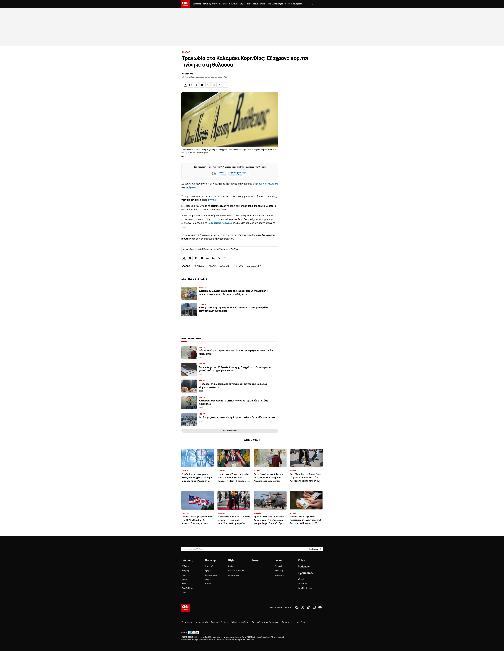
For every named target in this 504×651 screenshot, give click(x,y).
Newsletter (303, 583)
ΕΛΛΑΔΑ (186, 52)
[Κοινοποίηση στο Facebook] (190, 85)
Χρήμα (208, 570)
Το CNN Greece (305, 588)
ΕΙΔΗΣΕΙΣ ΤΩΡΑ (254, 266)
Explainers (279, 575)
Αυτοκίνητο (277, 4)
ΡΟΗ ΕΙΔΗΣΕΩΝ (191, 338)
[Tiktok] (308, 607)
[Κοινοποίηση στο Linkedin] (214, 85)
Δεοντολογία (202, 622)
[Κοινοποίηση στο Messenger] (202, 85)
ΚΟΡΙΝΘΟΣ (199, 266)
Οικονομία (217, 4)
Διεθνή (208, 584)
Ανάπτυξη (209, 566)
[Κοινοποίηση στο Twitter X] (196, 85)
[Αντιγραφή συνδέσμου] (219, 85)
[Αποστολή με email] (225, 85)
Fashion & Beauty (236, 570)
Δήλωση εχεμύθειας (240, 622)
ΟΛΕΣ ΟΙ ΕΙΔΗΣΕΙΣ (229, 431)
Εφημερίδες (296, 4)
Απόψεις (279, 570)
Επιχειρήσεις (211, 575)
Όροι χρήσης (187, 622)
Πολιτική (207, 4)
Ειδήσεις (197, 4)
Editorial (278, 566)
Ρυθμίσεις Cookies (219, 622)
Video (287, 4)
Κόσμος (234, 4)
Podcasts (304, 566)
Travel (256, 4)
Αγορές (208, 579)
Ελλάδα (226, 4)
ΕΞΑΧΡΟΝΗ (225, 266)
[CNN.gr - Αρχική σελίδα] (185, 608)
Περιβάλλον (187, 588)
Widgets (301, 579)
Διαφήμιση (301, 622)
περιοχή (268, 183)
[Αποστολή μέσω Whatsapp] (208, 85)
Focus (248, 4)
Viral (184, 593)
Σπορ (262, 4)
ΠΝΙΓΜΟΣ (238, 266)
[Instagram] (314, 607)
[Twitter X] (302, 607)
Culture (231, 566)
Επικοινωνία (287, 622)
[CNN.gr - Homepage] (185, 4)
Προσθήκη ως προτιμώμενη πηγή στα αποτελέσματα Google (232, 174)
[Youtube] (320, 607)
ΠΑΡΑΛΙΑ (212, 266)
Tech (268, 4)
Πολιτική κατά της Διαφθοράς (265, 622)
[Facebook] (296, 607)
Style (242, 4)
